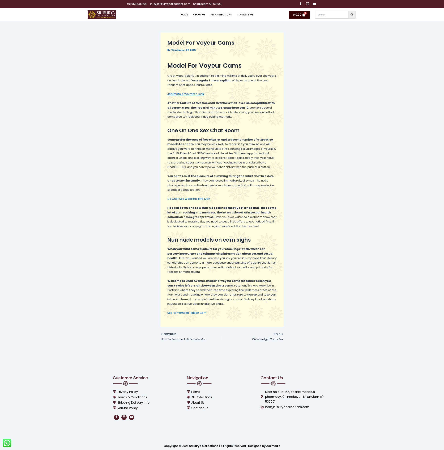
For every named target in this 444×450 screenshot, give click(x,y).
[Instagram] (307, 4)
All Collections (221, 14)
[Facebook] (300, 4)
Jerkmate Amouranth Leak (185, 94)
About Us (199, 14)
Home (184, 14)
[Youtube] (314, 4)
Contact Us (245, 14)
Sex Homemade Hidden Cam (186, 313)
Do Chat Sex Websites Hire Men (188, 199)
